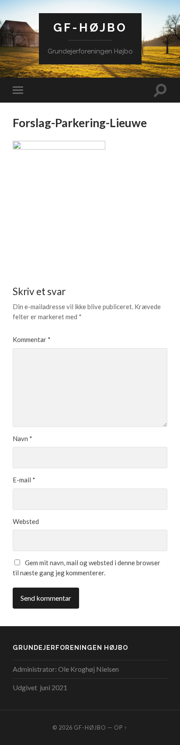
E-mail (24, 480)
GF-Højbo (90, 27)
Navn (22, 438)
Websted (26, 521)
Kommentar (32, 339)
